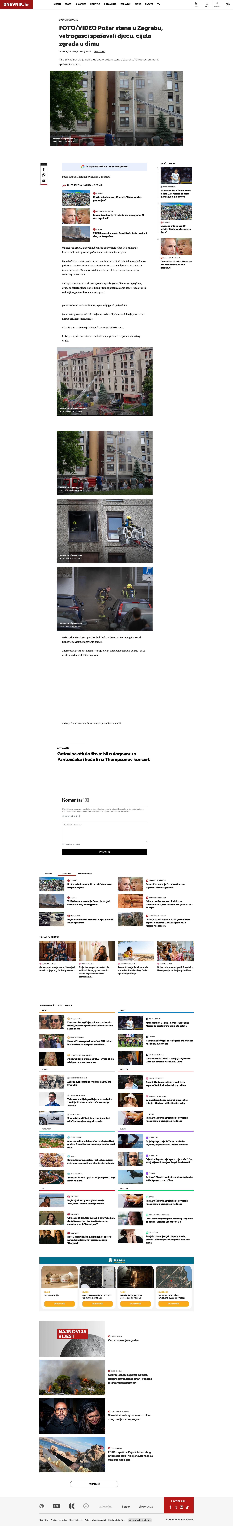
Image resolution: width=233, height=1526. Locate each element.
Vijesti (57, 4)
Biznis (138, 4)
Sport (68, 4)
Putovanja (110, 4)
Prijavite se (104, 852)
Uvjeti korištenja (75, 1520)
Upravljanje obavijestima (141, 1520)
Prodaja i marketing (59, 1520)
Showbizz (81, 4)
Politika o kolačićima (116, 1520)
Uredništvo (43, 1520)
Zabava (149, 4)
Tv (158, 4)
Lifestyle (95, 4)
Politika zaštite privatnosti (95, 1520)
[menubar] (227, 4)
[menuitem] (227, 4)
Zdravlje (125, 4)
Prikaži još (94, 1484)
